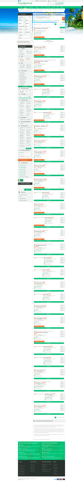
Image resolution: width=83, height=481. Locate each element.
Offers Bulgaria (32, 465)
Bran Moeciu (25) (28, 132)
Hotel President (48, 217)
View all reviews (57, 20)
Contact (61, 7)
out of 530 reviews (42, 284)
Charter (21, 51)
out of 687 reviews (41, 63)
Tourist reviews (56, 474)
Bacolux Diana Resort (38, 231)
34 (61, 24)
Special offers (56, 467)
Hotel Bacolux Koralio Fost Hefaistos (41, 332)
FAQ (20, 196)
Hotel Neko (44, 192)
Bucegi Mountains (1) (22, 143)
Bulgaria (23, 167)
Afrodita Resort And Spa (38, 76)
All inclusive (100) (22, 67)
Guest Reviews (47, 7)
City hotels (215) (28, 103)
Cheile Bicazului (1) (22, 145)
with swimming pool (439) (23, 78)
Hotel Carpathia (46, 346)
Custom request (24, 160)
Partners (53, 7)
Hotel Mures (46, 357)
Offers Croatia (32, 471)
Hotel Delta (44, 89)
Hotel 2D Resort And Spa (38, 306)
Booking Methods (23, 198)
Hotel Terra (45, 269)
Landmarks (37, 7)
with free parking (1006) (23, 76)
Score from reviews (24, 88)
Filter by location (24, 125)
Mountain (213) (22, 105)
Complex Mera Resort (38, 283)
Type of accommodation (25, 121)
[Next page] (63, 24)
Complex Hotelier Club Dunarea (40, 28)
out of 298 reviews (53, 218)
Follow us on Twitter (22, 474)
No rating (21, 91)
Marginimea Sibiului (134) (21, 136)
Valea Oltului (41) (28, 127)
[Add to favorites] (35, 28)
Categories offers (24, 100)
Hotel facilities (24, 70)
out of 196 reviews (41, 153)
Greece (23, 169)
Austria (23, 174)
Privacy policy (21, 467)
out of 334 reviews (41, 307)
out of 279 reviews (42, 319)
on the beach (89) (22, 72)
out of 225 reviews (50, 193)
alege (24, 22)
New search (23, 14)
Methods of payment (23, 200)
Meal (22, 63)
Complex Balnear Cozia (38, 383)
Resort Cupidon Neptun (38, 370)
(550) (29, 59)
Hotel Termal (46, 257)
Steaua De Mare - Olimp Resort (40, 126)
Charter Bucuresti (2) (29, 51)
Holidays (25, 7)
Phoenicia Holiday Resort (38, 318)
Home (21, 7)
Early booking (55, 464)
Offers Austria (32, 464)
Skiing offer (55, 470)
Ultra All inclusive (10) (28, 68)
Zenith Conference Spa (38, 406)
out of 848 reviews (41, 384)
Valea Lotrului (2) (22, 146)
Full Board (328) (28, 66)
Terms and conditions (22, 465)
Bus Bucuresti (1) (22, 54)
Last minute (55, 465)
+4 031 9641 (60, 3)
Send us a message (22, 468)
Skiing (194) (27, 105)
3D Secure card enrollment (46, 471)
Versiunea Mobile (32, 478)
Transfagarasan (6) (28, 137)
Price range (23, 94)
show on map (62, 36)
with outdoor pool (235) (23, 82)
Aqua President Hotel (38, 166)
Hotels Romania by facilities (57, 13)
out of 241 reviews (42, 167)
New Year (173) (22, 106)
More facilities (25, 86)
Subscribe (28, 189)
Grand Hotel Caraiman (38, 47)
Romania (23, 165)
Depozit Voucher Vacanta (39, 141)
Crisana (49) (21, 131)
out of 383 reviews (41, 102)
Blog (58, 7)
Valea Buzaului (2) (28, 145)
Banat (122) (27, 131)
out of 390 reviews (50, 90)
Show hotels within (21, 152)
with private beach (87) (23, 79)
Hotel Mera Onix (37, 204)
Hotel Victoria (46, 112)
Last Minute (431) (28, 119)
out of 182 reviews (42, 407)
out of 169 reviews (51, 295)
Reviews (62, 32)
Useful (42, 7)
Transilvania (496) (22, 129)
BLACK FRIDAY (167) (28, 107)
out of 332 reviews (42, 247)
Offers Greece (32, 467)
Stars (22, 56)
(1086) (22, 59)
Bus (26, 50)
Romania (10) (28, 140)
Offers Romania (32, 470)
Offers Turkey (32, 468)
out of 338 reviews (42, 128)
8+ (23, 90)
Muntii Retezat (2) (28, 141)
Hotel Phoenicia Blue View (39, 179)
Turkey (23, 171)
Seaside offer (55, 468)
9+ (20, 90)
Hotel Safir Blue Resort (38, 101)
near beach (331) (22, 75)
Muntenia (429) (22, 132)
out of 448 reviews (41, 30)
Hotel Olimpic (45, 294)
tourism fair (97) (22, 110)
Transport (23, 48)
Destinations (31, 7)
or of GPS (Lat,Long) (21, 156)
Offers (62, 27)
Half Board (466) (22, 66)
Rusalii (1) (27, 115)
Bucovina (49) (28, 135)
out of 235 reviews (41, 232)
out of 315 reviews (42, 77)
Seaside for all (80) (28, 110)
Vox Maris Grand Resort (38, 152)
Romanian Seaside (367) (22, 128)
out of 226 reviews (52, 347)
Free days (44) (28, 111)
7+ (26, 90)
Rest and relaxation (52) (22, 112)
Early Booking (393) (22, 119)
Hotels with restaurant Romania (41, 13)
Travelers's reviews (23, 194)
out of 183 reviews (52, 395)
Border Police (44, 467)
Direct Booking (25, 3)
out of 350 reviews (51, 258)
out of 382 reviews (42, 48)
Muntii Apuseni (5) (22, 140)
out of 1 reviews (42, 142)
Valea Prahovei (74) (29, 129)
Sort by (35, 24)
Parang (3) (21, 141)
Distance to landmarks (25, 150)
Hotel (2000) (21, 123)
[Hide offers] (49, 43)
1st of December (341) (22, 103)
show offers (48, 38)
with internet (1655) (22, 83)
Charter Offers (56, 471)
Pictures (62, 30)
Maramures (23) (22, 137)
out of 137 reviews (51, 358)
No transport (21, 50)
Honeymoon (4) (22, 115)
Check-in (20, 20)
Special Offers (23, 117)
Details (62, 29)
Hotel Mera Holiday (48, 394)
